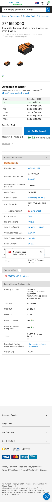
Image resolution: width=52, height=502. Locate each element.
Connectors (15, 16)
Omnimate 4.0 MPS (36, 198)
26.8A (31, 244)
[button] (3, 3)
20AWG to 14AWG (36, 227)
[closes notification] (41, 252)
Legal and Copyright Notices (31, 467)
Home (4, 16)
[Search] (48, 9)
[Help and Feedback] (46, 496)
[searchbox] (24, 9)
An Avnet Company (10, 484)
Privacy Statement (9, 467)
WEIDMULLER (34, 168)
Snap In (31, 238)
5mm (30, 216)
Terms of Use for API (29, 470)
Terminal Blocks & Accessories (36, 16)
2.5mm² (31, 233)
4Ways (31, 222)
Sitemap (43, 470)
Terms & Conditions (10, 470)
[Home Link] (20, 3)
